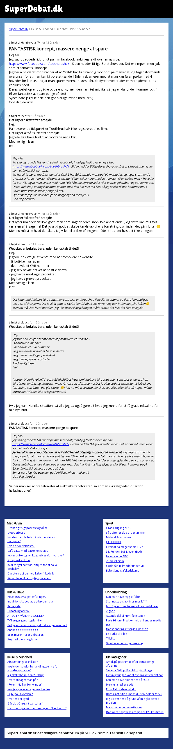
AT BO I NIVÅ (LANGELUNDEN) (26, 616)
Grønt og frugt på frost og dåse (27, 528)
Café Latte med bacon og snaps (27, 551)
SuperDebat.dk (18, 29)
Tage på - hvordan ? (20, 694)
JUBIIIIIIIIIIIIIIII (113, 542)
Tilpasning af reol (18, 611)
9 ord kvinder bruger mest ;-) (124, 643)
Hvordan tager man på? (22, 680)
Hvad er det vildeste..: (21, 546)
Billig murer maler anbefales (25, 635)
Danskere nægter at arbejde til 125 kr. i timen (135, 712)
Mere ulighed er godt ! (120, 684)
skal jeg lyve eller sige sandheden (28, 689)
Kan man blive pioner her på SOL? (127, 680)
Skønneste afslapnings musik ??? (126, 601)
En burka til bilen (116, 634)
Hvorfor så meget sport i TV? (124, 547)
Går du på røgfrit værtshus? (25, 703)
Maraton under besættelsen (124, 707)
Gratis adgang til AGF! (120, 528)
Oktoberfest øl (16, 533)
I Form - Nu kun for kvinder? (24, 684)
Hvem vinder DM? (117, 556)
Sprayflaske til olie (18, 560)
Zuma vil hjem (115, 561)
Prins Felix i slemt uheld (121, 689)
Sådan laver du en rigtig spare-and (29, 578)
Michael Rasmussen (118, 537)
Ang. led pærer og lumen (23, 639)
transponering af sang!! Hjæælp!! (127, 629)
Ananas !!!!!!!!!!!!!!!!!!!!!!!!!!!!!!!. (23, 630)
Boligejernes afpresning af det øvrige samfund (37, 625)
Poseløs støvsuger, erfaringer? (26, 597)
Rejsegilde (13, 606)
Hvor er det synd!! (18, 699)
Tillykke (110, 638)
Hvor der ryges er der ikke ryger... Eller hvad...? (36, 708)
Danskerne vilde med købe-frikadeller (31, 573)
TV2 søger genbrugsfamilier (25, 620)
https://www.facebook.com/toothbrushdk (39, 63)
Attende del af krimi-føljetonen (125, 616)
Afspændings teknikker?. (22, 662)
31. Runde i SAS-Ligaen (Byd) (124, 552)
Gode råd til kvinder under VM (125, 566)
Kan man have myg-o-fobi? (123, 597)
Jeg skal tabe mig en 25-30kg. (25, 675)
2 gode (110, 611)
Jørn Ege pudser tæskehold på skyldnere (132, 606)
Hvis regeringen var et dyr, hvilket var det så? (134, 675)
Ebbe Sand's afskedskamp (122, 570)
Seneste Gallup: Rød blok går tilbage (129, 670)
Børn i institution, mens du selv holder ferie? (134, 694)
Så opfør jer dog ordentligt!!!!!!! (125, 533)
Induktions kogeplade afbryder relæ (30, 601)
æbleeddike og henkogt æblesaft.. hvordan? (35, 555)
